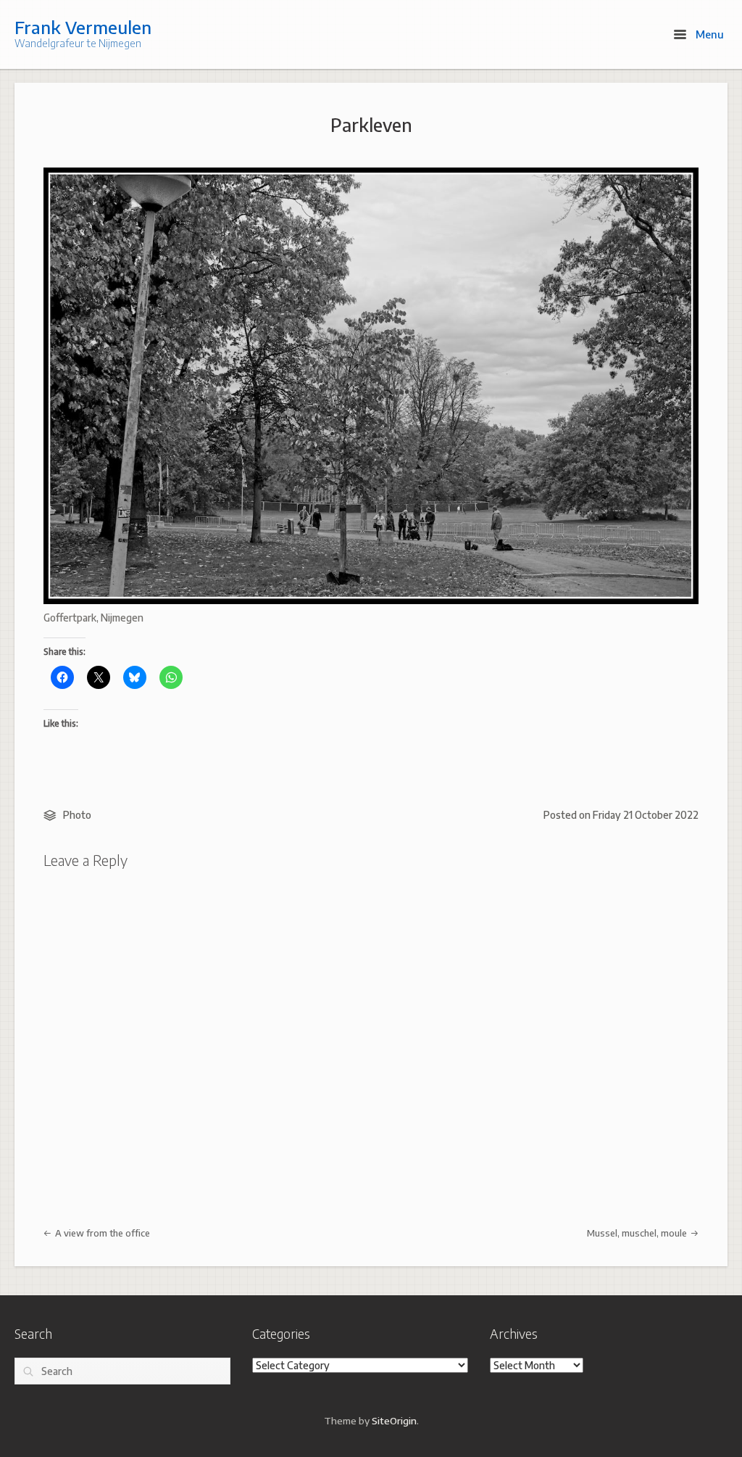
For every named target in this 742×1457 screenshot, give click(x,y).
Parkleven (371, 125)
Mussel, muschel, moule (638, 1233)
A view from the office (101, 1233)
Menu (708, 34)
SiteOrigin (394, 1420)
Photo (77, 815)
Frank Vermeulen (82, 27)
